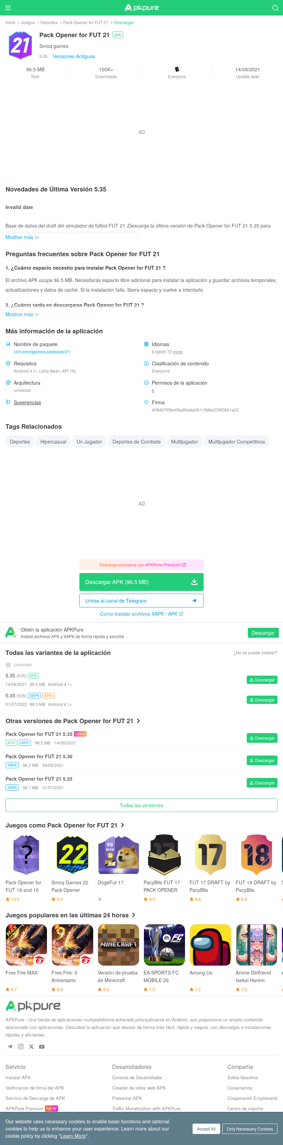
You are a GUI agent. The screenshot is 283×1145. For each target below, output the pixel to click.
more (178, 351)
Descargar (263, 632)
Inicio (11, 22)
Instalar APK (18, 1077)
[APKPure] (141, 8)
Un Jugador (89, 441)
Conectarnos (240, 1087)
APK (117, 35)
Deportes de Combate (137, 441)
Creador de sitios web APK (139, 1087)
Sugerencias (27, 402)
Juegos (28, 22)
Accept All (206, 1129)
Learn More (73, 1135)
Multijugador (184, 441)
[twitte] (31, 1047)
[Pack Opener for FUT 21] (20, 44)
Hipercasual (53, 441)
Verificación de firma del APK (35, 1087)
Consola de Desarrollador (137, 1077)
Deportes (49, 22)
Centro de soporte (245, 1108)
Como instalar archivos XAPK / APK (138, 613)
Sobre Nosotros (242, 1077)
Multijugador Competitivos (236, 441)
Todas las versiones (141, 805)
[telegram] (10, 1047)
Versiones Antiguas (74, 56)
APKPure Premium (24, 1108)
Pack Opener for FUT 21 (85, 22)
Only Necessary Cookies (250, 1129)
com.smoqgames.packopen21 (42, 351)
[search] (275, 7)
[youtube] (42, 1047)
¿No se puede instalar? (255, 652)
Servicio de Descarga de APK (35, 1098)
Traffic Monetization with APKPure (146, 1108)
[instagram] (20, 1047)
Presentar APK (127, 1098)
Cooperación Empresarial (252, 1098)
